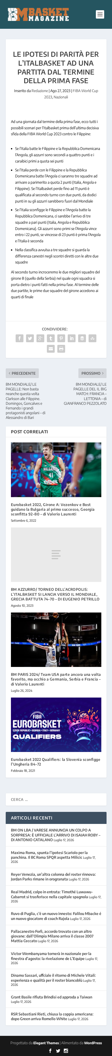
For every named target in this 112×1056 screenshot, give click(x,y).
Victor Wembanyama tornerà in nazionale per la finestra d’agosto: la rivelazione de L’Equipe (51, 955)
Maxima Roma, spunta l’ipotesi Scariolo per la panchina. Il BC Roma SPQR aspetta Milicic (49, 855)
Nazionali (61, 97)
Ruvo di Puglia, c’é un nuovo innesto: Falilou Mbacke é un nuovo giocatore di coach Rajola (56, 915)
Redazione (40, 90)
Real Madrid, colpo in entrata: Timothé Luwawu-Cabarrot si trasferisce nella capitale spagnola (52, 894)
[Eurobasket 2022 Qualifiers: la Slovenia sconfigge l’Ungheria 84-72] (56, 725)
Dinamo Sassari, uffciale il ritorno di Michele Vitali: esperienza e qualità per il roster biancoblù (53, 977)
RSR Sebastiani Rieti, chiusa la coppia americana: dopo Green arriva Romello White (52, 1016)
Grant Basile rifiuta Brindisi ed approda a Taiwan (51, 997)
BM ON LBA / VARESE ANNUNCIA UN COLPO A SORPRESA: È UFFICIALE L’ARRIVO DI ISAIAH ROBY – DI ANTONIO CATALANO (55, 835)
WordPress (93, 1043)
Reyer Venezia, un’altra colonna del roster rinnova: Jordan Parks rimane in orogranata (53, 876)
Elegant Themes (46, 1043)
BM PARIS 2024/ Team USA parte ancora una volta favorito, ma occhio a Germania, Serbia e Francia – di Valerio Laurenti (56, 679)
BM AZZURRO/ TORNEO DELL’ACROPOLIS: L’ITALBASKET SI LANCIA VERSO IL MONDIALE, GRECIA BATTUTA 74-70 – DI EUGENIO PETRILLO (55, 594)
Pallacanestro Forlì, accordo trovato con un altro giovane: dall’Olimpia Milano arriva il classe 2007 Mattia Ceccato (52, 936)
